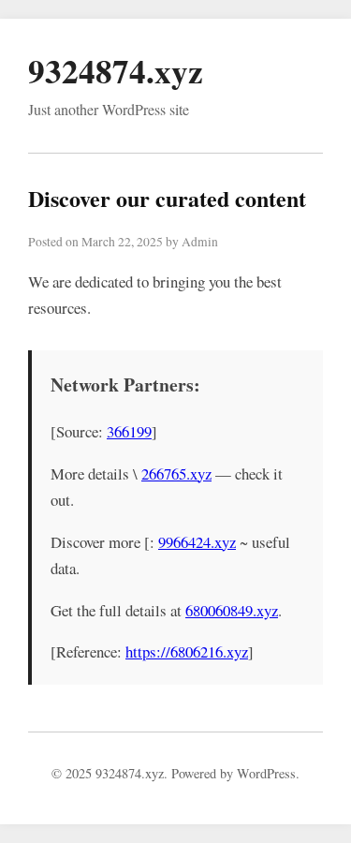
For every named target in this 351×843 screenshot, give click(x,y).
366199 (129, 431)
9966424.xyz (197, 542)
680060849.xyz (231, 610)
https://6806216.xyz (186, 651)
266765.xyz (176, 473)
